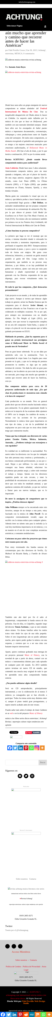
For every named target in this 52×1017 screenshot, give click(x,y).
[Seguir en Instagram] (20, 946)
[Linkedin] (20, 747)
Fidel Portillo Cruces (16, 50)
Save (30, 733)
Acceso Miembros (21, 951)
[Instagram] (36, 747)
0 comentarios (28, 54)
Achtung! (42, 50)
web (11, 713)
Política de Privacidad (31, 967)
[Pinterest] (26, 747)
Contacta (32, 879)
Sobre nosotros (22, 879)
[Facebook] (9, 747)
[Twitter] (15, 747)
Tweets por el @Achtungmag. (17, 930)
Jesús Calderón (11, 168)
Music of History (32, 655)
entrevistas (9, 54)
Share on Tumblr (36, 732)
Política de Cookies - (14, 967)
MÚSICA (18, 54)
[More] (42, 747)
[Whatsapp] (31, 747)
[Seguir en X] (14, 946)
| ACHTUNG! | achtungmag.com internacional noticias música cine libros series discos (26, 995)
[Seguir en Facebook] (7, 946)
